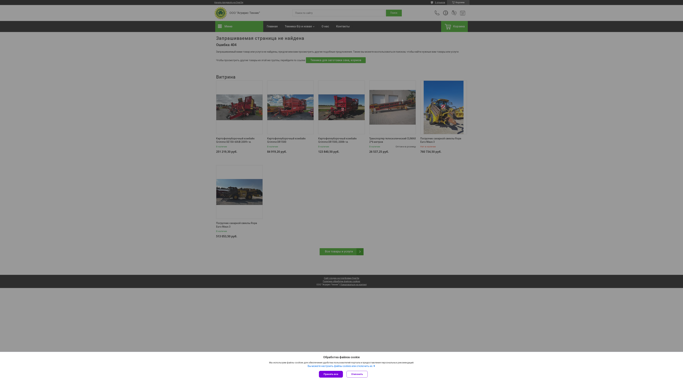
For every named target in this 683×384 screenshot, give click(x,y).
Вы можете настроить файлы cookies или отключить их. (340, 366)
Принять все (331, 374)
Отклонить (357, 374)
